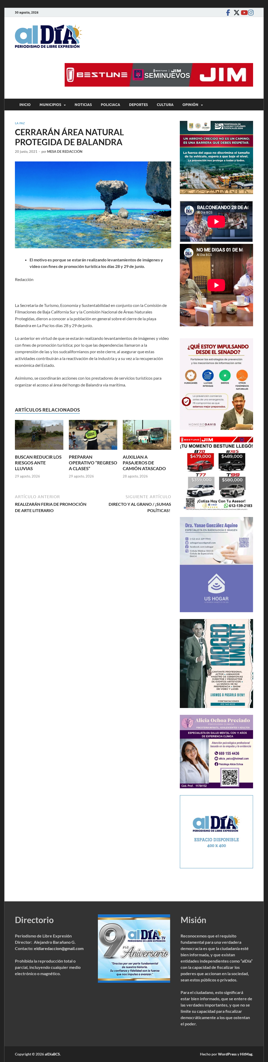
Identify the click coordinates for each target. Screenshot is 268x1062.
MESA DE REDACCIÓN (64, 151)
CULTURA (165, 105)
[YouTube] (242, 12)
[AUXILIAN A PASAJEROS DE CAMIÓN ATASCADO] (147, 436)
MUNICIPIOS (50, 105)
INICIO (25, 105)
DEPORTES (138, 105)
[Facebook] (228, 12)
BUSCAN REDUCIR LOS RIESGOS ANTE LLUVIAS (38, 462)
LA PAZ (20, 123)
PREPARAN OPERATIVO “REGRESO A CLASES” (93, 462)
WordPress (227, 1054)
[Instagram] (250, 12)
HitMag (246, 1054)
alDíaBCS (52, 1054)
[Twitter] (235, 12)
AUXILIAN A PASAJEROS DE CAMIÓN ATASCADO (144, 462)
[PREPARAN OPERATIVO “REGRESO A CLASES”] (93, 436)
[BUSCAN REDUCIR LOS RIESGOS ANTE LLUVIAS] (39, 436)
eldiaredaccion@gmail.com (58, 948)
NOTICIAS (83, 105)
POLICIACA (110, 105)
